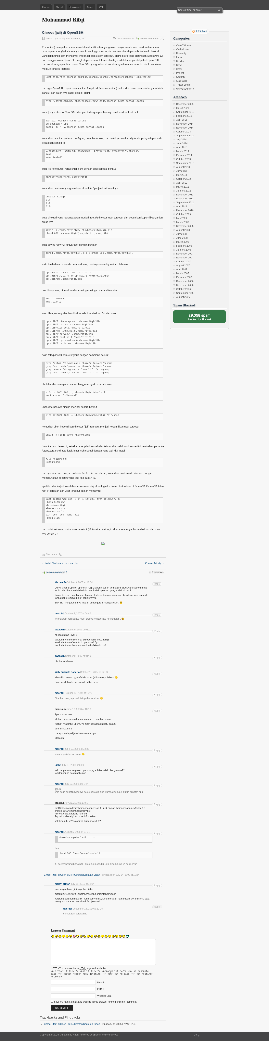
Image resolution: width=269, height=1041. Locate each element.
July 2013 (181, 171)
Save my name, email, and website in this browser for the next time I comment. (95, 1001)
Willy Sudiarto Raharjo (67, 672)
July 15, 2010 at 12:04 (82, 884)
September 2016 (185, 112)
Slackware (51, 554)
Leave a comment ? (56, 572)
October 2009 (183, 214)
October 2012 (183, 179)
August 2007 (183, 265)
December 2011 (184, 194)
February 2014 (184, 155)
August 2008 (183, 230)
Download (75, 7)
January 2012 (183, 190)
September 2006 (185, 293)
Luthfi (58, 765)
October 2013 (183, 159)
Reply (157, 584)
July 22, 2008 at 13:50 (76, 802)
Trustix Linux (183, 84)
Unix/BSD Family (185, 88)
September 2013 (185, 163)
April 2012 (181, 182)
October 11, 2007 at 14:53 (94, 672)
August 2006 (183, 297)
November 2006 (185, 285)
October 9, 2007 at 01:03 (78, 656)
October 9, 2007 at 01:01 (78, 629)
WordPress (112, 1034)
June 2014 (182, 143)
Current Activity (154, 563)
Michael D (60, 582)
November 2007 (185, 257)
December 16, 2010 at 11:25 (87, 908)
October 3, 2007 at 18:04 (79, 582)
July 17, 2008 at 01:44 (76, 784)
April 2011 (181, 206)
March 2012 (182, 186)
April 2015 (181, 119)
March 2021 (182, 108)
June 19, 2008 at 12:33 (77, 749)
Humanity (181, 53)
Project (180, 73)
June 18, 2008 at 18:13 (78, 709)
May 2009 (181, 218)
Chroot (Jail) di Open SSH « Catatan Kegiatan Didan (72, 875)
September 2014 (185, 135)
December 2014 (185, 123)
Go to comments (125, 38)
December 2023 (185, 104)
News (179, 65)
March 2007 (182, 273)
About (59, 7)
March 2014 (182, 151)
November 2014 (185, 127)
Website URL (104, 996)
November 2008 (185, 226)
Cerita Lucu (182, 49)
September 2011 (185, 202)
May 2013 (181, 175)
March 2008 (182, 242)
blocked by (199, 317)
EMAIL (100, 989)
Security (180, 77)
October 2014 (183, 131)
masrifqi (61, 38)
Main (90, 7)
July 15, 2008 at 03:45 (73, 765)
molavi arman (62, 884)
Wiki (101, 7)
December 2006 (185, 281)
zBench (97, 1034)
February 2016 (184, 116)
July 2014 (181, 139)
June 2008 (182, 238)
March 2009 (182, 222)
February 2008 (184, 245)
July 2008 (181, 234)
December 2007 (185, 253)
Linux (179, 57)
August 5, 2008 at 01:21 (77, 832)
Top (197, 1035)
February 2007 (184, 277)
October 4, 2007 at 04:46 (78, 613)
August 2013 (183, 167)
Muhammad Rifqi (63, 19)
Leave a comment (149, 38)
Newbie (180, 61)
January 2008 (183, 249)
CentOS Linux (183, 45)
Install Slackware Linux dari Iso (60, 563)
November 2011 (184, 198)
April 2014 (181, 147)
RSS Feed (201, 31)
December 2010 (185, 210)
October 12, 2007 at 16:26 (78, 693)
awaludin (60, 629)
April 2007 (181, 269)
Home (46, 7)
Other (179, 69)
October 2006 (183, 289)
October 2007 (183, 261)
